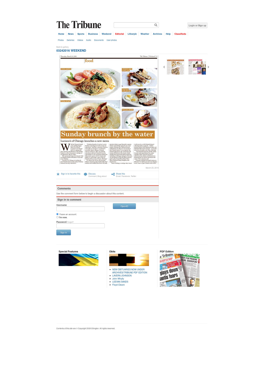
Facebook (126, 176)
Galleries (70, 40)
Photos (61, 40)
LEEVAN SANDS (120, 281)
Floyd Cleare (118, 284)
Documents (99, 40)
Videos (80, 40)
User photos (112, 40)
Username (61, 204)
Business (93, 33)
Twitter (133, 176)
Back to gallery (62, 47)
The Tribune (79, 25)
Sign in (63, 232)
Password (65, 221)
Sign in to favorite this (70, 173)
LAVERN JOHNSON (122, 275)
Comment (92, 176)
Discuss (92, 173)
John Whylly (118, 278)
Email (118, 176)
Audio (88, 40)
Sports (80, 33)
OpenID (124, 206)
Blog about (101, 176)
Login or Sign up (197, 25)
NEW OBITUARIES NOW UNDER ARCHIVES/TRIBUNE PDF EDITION (129, 271)
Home (61, 33)
